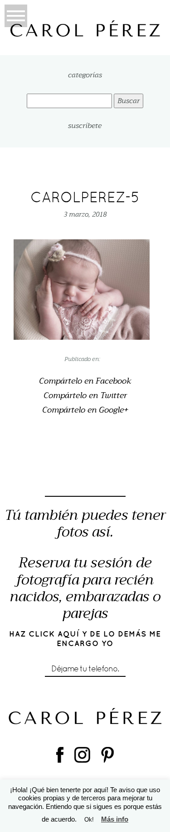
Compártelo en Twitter (85, 396)
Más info (114, 819)
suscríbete (85, 126)
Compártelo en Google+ (85, 410)
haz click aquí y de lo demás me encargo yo (85, 638)
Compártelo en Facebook (85, 381)
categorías (85, 75)
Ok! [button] (89, 819)
